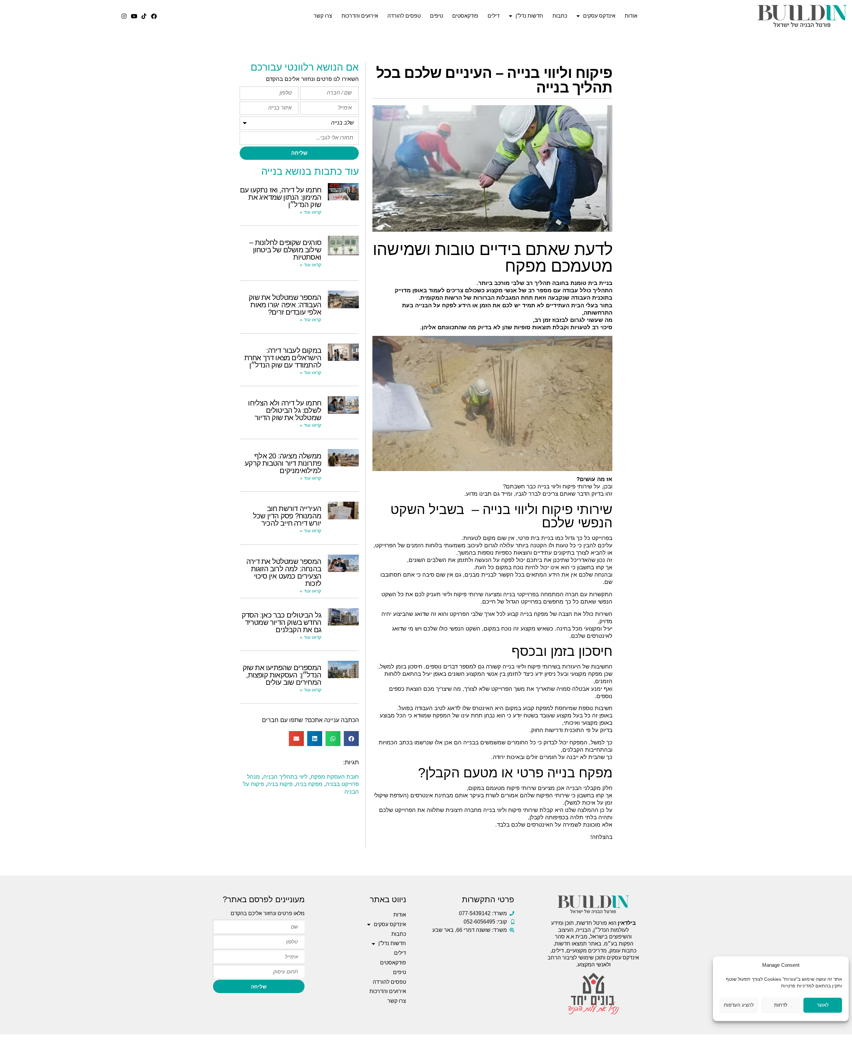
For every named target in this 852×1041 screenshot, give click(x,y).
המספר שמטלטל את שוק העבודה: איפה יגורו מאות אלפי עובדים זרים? (285, 304)
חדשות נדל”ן (529, 16)
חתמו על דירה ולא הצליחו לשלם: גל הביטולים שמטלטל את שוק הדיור (284, 410)
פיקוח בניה (280, 784)
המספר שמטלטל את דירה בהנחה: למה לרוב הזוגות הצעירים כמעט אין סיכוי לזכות (283, 572)
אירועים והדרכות (359, 16)
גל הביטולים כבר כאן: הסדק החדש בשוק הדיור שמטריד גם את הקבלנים (281, 622)
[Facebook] (154, 16)
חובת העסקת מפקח (335, 777)
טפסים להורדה (404, 16)
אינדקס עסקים (599, 16)
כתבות (559, 16)
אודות (631, 16)
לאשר (823, 1005)
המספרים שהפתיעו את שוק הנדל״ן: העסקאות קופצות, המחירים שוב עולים (282, 674)
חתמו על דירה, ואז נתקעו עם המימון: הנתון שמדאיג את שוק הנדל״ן (280, 197)
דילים (494, 16)
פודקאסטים (465, 16)
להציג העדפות (739, 1005)
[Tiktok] (144, 16)
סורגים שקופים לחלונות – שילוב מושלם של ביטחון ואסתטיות (285, 249)
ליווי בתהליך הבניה (285, 777)
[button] (351, 738)
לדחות (780, 1005)
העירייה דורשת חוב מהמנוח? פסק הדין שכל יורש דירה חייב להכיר (287, 515)
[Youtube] (134, 16)
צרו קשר (323, 16)
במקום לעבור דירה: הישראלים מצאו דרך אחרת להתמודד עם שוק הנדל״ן (282, 357)
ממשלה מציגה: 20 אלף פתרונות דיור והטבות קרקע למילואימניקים (283, 463)
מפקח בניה (309, 784)
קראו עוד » (310, 212)
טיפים (436, 16)
